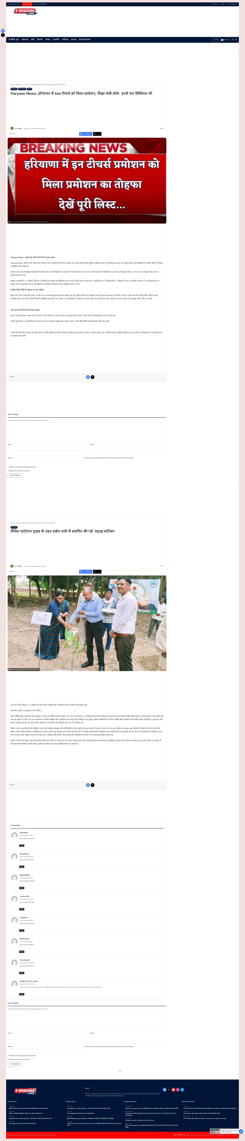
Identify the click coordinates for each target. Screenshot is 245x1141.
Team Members (232, 4)
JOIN (216, 40)
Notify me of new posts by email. (19, 471)
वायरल (73, 39)
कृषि (32, 39)
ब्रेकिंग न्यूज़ (14, 39)
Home (13, 85)
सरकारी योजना (85, 39)
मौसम (47, 39)
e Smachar (17, 129)
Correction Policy (210, 1135)
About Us (215, 4)
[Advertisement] (161, 21)
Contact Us (223, 4)
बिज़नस (40, 39)
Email (10, 445)
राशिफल (65, 39)
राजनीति (56, 39)
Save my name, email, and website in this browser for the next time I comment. (109, 458)
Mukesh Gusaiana (51, 1135)
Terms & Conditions (231, 1135)
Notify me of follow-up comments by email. (22, 467)
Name (92, 445)
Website (10, 458)
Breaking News (35, 1135)
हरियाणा (25, 39)
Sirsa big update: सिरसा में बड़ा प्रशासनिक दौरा (44, 4)
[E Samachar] (25, 11)
